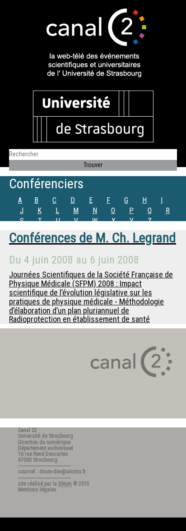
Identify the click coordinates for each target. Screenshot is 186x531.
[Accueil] (93, 43)
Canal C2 (27, 430)
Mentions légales (37, 489)
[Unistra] (93, 115)
